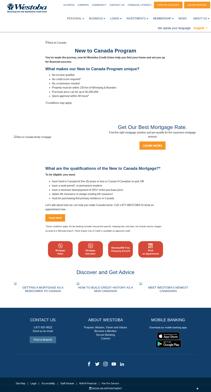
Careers (83, 5)
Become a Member (105, 331)
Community (99, 5)
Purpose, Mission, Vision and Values (105, 327)
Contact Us (117, 5)
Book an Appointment (107, 388)
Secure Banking (105, 334)
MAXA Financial (87, 383)
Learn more (152, 146)
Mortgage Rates (60, 252)
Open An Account (168, 5)
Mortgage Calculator (90, 252)
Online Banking (197, 5)
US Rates (69, 5)
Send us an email (43, 331)
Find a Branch (43, 339)
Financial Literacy (139, 5)
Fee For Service (110, 383)
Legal (33, 383)
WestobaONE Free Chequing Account (120, 249)
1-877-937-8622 (42, 327)
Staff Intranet (67, 383)
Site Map (20, 383)
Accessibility (48, 383)
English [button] (199, 28)
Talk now (55, 217)
